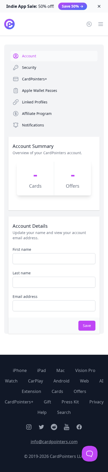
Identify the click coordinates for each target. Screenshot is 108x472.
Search (64, 412)
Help (42, 412)
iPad (41, 370)
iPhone (20, 370)
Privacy (96, 402)
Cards (57, 391)
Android (61, 381)
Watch (11, 381)
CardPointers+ (19, 402)
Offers (80, 391)
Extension (31, 391)
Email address (25, 296)
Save (87, 325)
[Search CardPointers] (89, 24)
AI (101, 381)
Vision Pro (85, 370)
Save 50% (72, 6)
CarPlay (35, 381)
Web (84, 381)
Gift (47, 402)
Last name (22, 272)
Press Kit (70, 402)
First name (22, 249)
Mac (60, 370)
